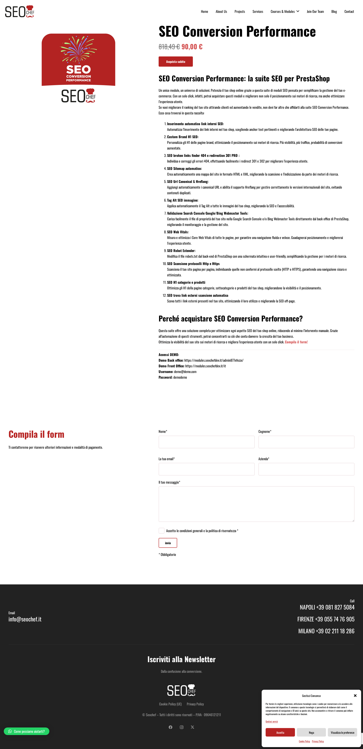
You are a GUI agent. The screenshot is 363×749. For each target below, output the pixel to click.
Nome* (163, 431)
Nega (311, 732)
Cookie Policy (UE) (170, 703)
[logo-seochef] (19, 11)
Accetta (280, 732)
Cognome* (264, 431)
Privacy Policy (318, 741)
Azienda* (263, 458)
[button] (355, 695)
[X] (192, 727)
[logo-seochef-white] (181, 690)
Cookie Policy (304, 741)
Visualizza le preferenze (342, 732)
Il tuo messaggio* (169, 482)
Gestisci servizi (272, 721)
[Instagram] (181, 727)
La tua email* (167, 458)
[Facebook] (170, 727)
